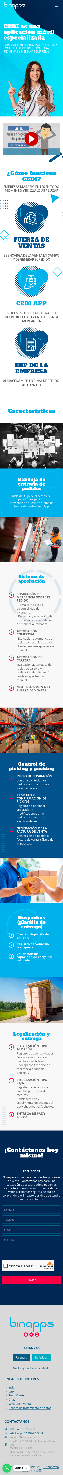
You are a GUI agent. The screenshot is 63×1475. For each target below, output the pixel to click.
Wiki (11, 1387)
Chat (12, 1399)
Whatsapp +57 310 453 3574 (26, 1433)
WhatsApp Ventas (20, 1404)
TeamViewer (17, 1395)
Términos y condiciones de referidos (31, 1368)
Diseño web (51, 1467)
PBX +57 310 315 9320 (22, 1429)
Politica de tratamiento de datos (30, 1408)
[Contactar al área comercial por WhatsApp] (6, 1468)
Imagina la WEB (32, 1470)
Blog (12, 1391)
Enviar (31, 1280)
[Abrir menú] (56, 5)
